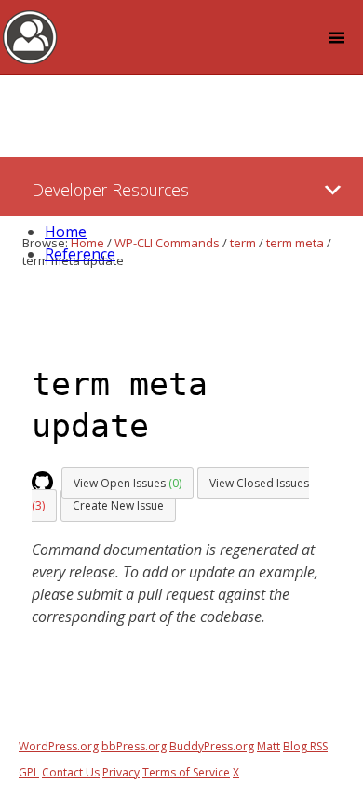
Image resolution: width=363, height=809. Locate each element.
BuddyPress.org (211, 746)
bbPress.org (134, 746)
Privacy (121, 772)
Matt (268, 746)
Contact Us (71, 772)
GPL (29, 772)
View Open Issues (128, 483)
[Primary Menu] (332, 190)
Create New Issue (118, 505)
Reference (80, 254)
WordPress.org (59, 746)
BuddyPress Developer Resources (30, 36)
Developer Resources (110, 190)
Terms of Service (186, 772)
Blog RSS (305, 746)
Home (66, 231)
